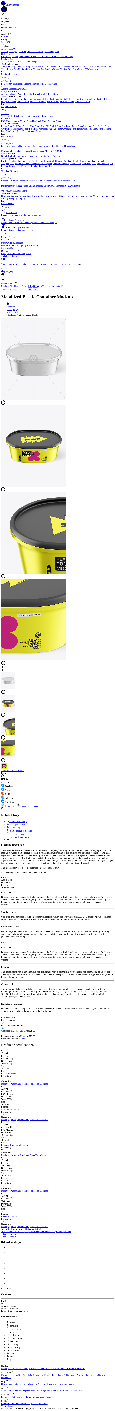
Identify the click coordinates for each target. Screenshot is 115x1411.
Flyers (68, 146)
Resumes (34, 151)
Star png (14, 196)
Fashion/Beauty (35, 181)
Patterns (27, 84)
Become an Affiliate (29, 806)
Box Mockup (47, 69)
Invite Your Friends (42, 1397)
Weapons (5, 181)
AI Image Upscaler (9, 1390)
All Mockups (7, 49)
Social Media (44, 151)
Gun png (88, 196)
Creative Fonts (54, 121)
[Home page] (8, 304)
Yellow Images (7, 1406)
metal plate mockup (18, 824)
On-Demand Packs (49, 1375)
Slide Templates (24, 161)
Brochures (5, 146)
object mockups (16, 834)
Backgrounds (51, 84)
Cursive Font (28, 126)
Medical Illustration (50, 99)
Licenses (94, 1375)
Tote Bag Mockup (76, 69)
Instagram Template (100, 163)
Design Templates (32, 1368)
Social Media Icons (23, 99)
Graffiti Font (6, 129)
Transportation (62, 186)
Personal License (8, 1073)
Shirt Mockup (7, 69)
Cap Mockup (20, 69)
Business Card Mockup (83, 66)
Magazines (6, 151)
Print (57, 51)
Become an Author (9, 1397)
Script (27, 116)
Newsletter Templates (42, 163)
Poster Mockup (66, 66)
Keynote (56, 156)
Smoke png (109, 196)
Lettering (16, 121)
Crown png (55, 196)
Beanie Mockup (60, 69)
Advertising (39, 51)
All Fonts (5, 113)
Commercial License (10, 1109)
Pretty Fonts (98, 129)
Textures (35, 84)
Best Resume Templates (42, 161)
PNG (43, 1368)
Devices (30, 51)
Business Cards (17, 146)
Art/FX (11, 191)
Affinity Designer (53, 94)
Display (51, 116)
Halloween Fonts (84, 129)
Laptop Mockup (33, 69)
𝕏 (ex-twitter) (42, 1403)
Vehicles (22, 51)
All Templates (7, 143)
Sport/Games (49, 186)
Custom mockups (29, 61)
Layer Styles (21, 89)
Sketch (42, 94)
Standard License (8, 1181)
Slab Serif (19, 116)
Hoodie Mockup (23, 66)
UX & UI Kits (57, 151)
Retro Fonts (22, 131)
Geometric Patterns (82, 99)
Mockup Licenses (9, 74)
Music (25, 186)
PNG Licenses (7, 203)
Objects (4, 191)
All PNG (5, 178)
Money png (98, 196)
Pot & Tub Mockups (39, 1084)
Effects (107, 99)
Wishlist (49, 1368)
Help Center (6, 1384)
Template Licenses (9, 171)
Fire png (22, 196)
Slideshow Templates (62, 161)
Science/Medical (36, 186)
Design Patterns (66, 99)
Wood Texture (23, 101)
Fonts (21, 1368)
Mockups (5, 1084)
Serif (3, 116)
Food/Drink (56, 181)
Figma (36, 94)
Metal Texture (53, 101)
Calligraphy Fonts (21, 129)
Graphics (14, 1368)
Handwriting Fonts (38, 116)
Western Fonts (34, 131)
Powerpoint (19, 156)
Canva (28, 156)
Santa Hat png (33, 196)
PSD (3, 84)
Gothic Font (103, 126)
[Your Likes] (2, 272)
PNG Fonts (6, 121)
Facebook (5, 1403)
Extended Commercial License (14, 1145)
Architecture (74, 186)
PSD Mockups (91, 69)
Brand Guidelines (55, 1384)
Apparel (4, 51)
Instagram (31, 1403)
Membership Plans (9, 1375)
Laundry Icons (7, 99)
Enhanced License (9, 1216)
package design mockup (20, 837)
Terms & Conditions (67, 1375)
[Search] (30, 289)
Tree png (13, 198)
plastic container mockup (20, 831)
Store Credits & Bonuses (29, 1375)
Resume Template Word (80, 163)
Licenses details (8, 942)
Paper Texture (97, 99)
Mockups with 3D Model (35, 56)
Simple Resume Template (84, 161)
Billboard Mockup (103, 66)
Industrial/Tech (68, 181)
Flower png (79, 196)
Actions (4, 89)
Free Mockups (66, 56)
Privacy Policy (83, 1375)
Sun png (21, 198)
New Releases (53, 56)
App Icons (36, 99)
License (4, 36)
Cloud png (44, 196)
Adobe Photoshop (9, 94)
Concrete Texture (82, 101)
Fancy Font (40, 126)
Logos (74, 146)
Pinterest (22, 1403)
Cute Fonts (66, 126)
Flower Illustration (38, 101)
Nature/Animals (15, 186)
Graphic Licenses (9, 106)
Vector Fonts (26, 121)
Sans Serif (10, 116)
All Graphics (6, 81)
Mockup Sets (18, 56)
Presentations (24, 151)
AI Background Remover (48, 1390)
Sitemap (71, 1384)
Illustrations (18, 84)
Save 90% (5, 42)
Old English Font (53, 126)
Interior (4, 186)
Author (20, 770)
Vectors (9, 84)
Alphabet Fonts (45, 129)
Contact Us (17, 1384)
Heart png (5, 196)
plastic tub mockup (18, 821)
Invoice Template (8, 161)
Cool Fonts (17, 126)
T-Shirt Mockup (8, 66)
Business (47, 181)
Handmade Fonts (39, 121)
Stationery (49, 51)
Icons (42, 84)
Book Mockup (52, 66)
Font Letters (11, 131)
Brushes (12, 89)
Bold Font (33, 129)
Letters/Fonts (21, 191)
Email (62, 146)
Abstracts (14, 181)
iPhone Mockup (38, 66)
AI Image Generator (27, 1390)
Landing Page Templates (42, 166)
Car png (4, 198)
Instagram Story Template (21, 163)
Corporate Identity (51, 146)
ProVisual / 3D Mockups (71, 1390)
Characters (23, 181)
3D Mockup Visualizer (11, 61)
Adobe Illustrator (25, 94)
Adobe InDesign (38, 156)
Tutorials (27, 1384)
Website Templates (61, 163)
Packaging (13, 51)
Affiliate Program (26, 1397)
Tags (65, 1384)
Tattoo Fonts (77, 126)
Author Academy (39, 1384)
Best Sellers (6, 56)
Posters (14, 151)
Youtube (14, 1403)
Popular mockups (77, 1368)
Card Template (24, 166)
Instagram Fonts (90, 126)
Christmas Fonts (69, 129)
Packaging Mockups (20, 1084)
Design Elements (8, 101)
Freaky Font (6, 126)
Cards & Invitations (33, 146)
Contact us (24, 1038)
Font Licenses (7, 136)
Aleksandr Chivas (9, 770)
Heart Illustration (67, 101)
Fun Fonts (57, 129)
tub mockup (14, 828)
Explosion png (66, 196)
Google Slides (7, 156)
